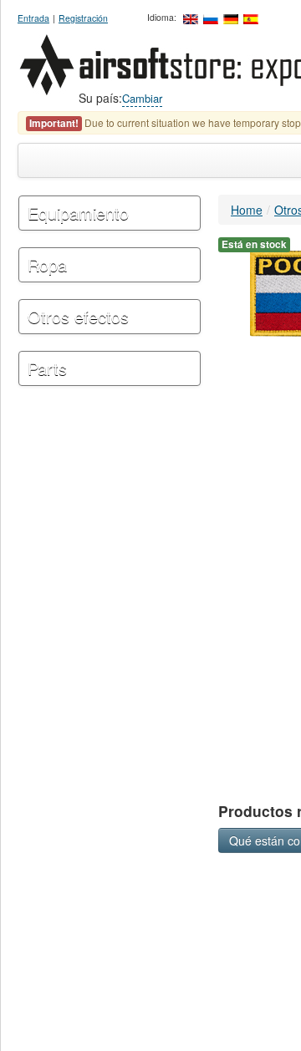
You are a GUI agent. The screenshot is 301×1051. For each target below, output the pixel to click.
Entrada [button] (33, 18)
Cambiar (142, 98)
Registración (83, 18)
